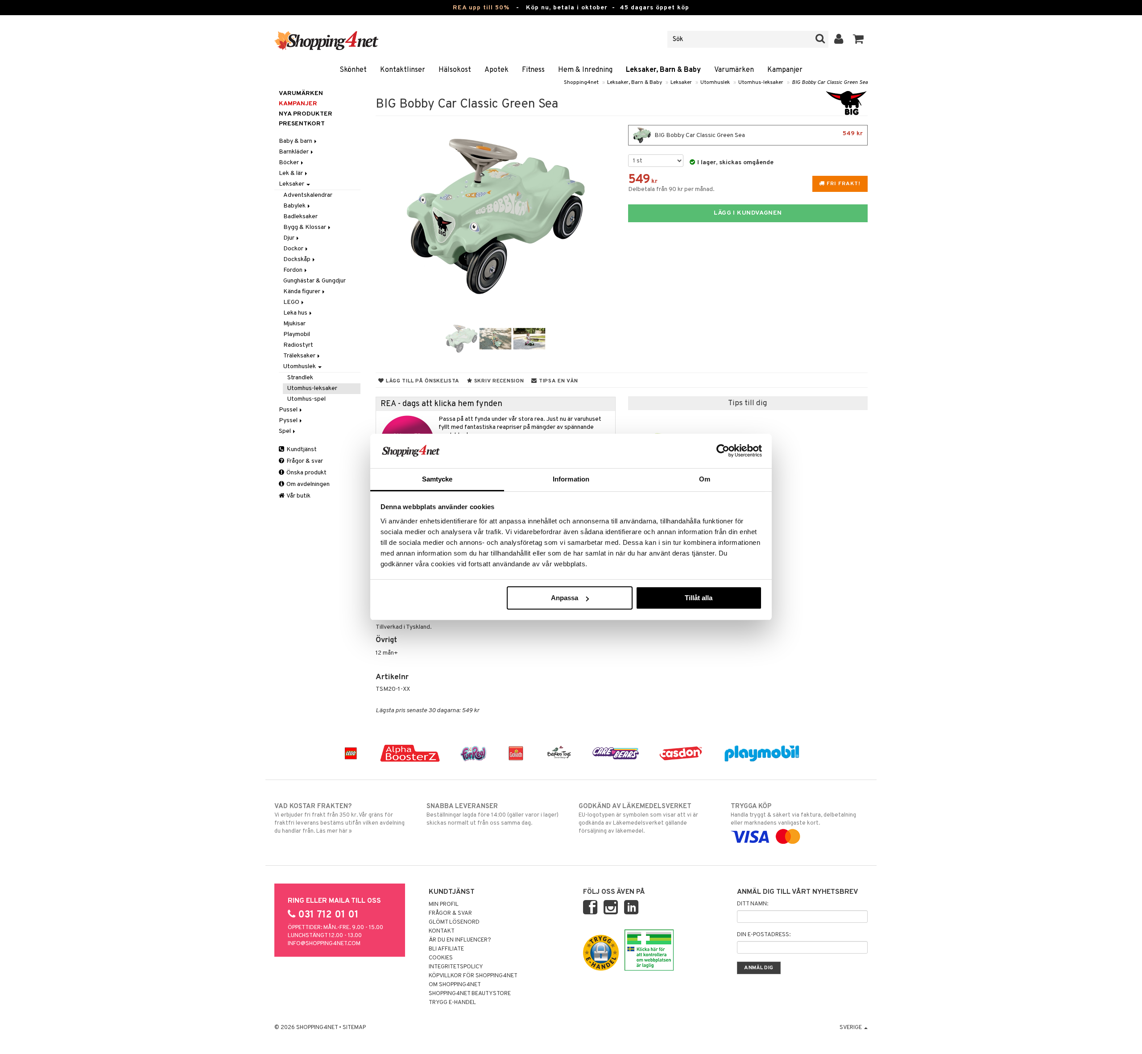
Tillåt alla (698, 598)
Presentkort (302, 124)
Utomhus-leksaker (760, 82)
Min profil (444, 904)
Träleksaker (300, 356)
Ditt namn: (752, 904)
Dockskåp (297, 259)
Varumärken (734, 70)
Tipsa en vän (557, 381)
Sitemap (354, 1027)
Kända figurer (302, 291)
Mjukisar (294, 324)
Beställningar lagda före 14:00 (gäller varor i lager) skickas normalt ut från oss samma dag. (492, 814)
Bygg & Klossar (305, 227)
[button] (858, 39)
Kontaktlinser (402, 70)
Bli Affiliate (446, 949)
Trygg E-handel (452, 1002)
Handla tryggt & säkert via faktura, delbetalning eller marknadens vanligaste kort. (793, 814)
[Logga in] (839, 39)
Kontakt (442, 931)
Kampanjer (785, 70)
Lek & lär (291, 173)
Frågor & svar (304, 461)
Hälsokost (455, 70)
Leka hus (296, 313)
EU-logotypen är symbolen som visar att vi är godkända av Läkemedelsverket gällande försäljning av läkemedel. (638, 818)
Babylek (295, 206)
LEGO (292, 302)
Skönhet (353, 70)
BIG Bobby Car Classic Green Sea (830, 82)
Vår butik (298, 496)
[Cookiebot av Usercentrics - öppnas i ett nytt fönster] (723, 450)
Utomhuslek (715, 82)
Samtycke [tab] (437, 479)
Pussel (289, 410)
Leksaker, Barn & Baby (663, 70)
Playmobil (296, 334)
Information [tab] (571, 479)
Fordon (293, 270)
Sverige (851, 1027)
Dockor (294, 249)
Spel (285, 431)
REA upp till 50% (481, 8)
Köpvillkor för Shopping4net (473, 975)
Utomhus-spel (306, 399)
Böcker (289, 162)
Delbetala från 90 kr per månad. (671, 189)
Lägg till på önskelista (421, 381)
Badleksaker (300, 216)
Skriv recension (498, 381)
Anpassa (564, 598)
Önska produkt (306, 473)
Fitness (533, 70)
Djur (289, 238)
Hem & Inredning (585, 70)
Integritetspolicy (456, 967)
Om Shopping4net (455, 984)
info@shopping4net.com (324, 943)
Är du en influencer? (460, 940)
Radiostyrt (298, 345)
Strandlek (300, 378)
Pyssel (289, 420)
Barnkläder (294, 152)
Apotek (496, 70)
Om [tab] (704, 479)
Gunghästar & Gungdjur (314, 281)
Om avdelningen (307, 484)
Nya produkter (305, 114)
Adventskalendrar (307, 195)
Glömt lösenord (454, 922)
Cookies (441, 958)
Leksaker (681, 82)
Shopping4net (581, 82)
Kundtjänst (301, 449)
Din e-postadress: (763, 934)
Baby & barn (296, 141)
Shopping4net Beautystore (470, 993)
